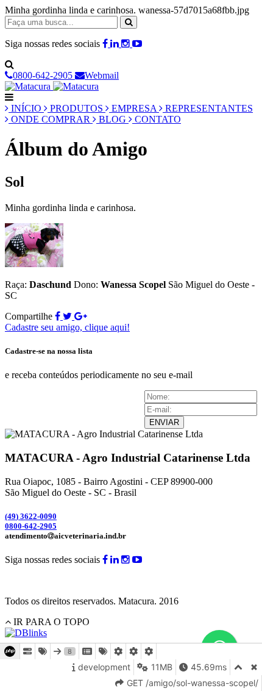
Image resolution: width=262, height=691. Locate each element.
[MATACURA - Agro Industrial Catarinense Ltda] (52, 86)
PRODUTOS (76, 108)
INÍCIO (26, 108)
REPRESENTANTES (208, 108)
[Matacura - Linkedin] (115, 43)
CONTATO (156, 119)
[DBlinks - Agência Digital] (26, 633)
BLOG (112, 119)
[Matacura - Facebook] (106, 43)
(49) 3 (31, 516)
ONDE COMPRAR (51, 119)
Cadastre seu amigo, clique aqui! (67, 327)
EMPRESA (134, 108)
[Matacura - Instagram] (126, 43)
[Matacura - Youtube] (137, 43)
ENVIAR (164, 422)
